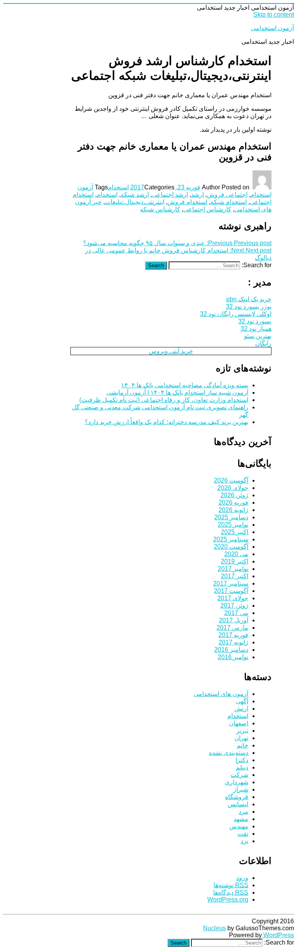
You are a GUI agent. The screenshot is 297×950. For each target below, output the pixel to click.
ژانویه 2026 (233, 510)
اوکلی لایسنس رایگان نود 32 (235, 314)
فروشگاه (236, 797)
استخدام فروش (187, 202)
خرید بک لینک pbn (248, 299)
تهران (241, 738)
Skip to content (273, 14)
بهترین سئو (257, 336)
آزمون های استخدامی (221, 694)
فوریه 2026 (233, 502)
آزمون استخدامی (272, 28)
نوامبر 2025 (233, 524)
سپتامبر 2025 (230, 539)
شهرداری (236, 782)
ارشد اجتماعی (170, 194)
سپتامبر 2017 (230, 583)
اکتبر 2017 (234, 576)
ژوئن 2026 (234, 495)
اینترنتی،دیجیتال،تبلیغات (134, 202)
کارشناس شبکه (160, 209)
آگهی (242, 701)
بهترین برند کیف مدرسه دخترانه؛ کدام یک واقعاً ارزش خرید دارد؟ (166, 422)
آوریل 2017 (233, 620)
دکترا (242, 760)
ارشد (197, 194)
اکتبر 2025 (234, 532)
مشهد (241, 819)
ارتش (241, 708)
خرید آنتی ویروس (171, 351)
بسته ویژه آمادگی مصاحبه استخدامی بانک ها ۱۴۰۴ (184, 385)
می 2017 (236, 613)
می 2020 (236, 554)
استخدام (118, 187)
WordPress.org (227, 899)
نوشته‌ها (230, 885)
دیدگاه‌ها (230, 892)
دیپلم (242, 767)
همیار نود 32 (256, 328)
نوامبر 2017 (233, 568)
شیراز (240, 789)
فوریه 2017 (233, 635)
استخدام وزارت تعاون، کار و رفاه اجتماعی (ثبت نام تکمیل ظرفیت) (163, 400)
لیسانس (238, 804)
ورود (242, 877)
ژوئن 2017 (234, 605)
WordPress (278, 935)
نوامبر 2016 (233, 657)
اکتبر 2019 (234, 561)
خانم (242, 745)
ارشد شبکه (135, 194)
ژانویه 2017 (233, 642)
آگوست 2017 (231, 591)
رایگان (263, 343)
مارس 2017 (232, 627)
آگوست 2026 (231, 480)
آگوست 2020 (231, 546)
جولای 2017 (232, 598)
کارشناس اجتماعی (207, 209)
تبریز (242, 730)
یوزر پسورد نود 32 (248, 306)
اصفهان (238, 723)
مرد (243, 811)
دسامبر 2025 (231, 517)
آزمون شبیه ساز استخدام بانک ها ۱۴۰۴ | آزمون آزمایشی (177, 392)
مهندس (238, 826)
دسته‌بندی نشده (228, 752)
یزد (244, 841)
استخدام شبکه (228, 202)
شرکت (239, 774)
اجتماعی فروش (227, 194)
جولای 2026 (232, 487)
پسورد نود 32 (254, 321)
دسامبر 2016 (231, 649)
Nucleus (214, 928)
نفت (242, 833)
